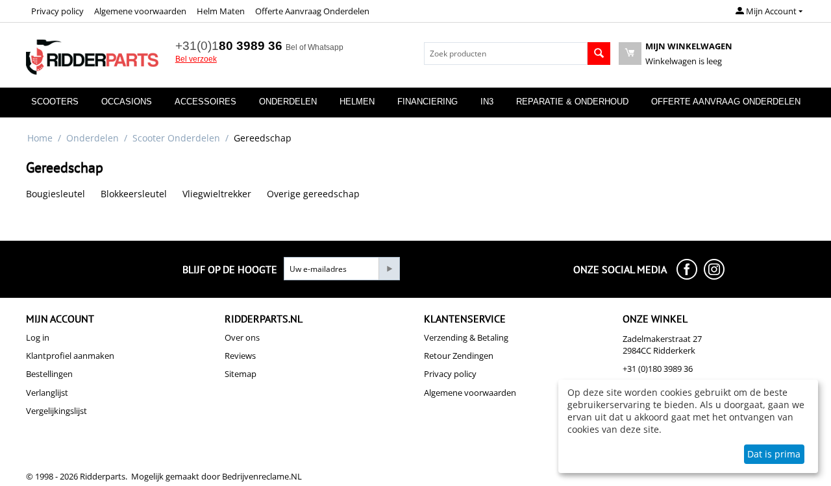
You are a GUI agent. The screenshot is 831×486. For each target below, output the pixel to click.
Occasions (126, 101)
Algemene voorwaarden (140, 11)
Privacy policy (57, 11)
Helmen (357, 101)
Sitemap (240, 374)
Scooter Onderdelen (176, 138)
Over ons (242, 337)
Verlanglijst (47, 392)
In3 (486, 101)
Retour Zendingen (458, 355)
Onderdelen (288, 101)
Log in (37, 337)
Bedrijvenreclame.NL (262, 476)
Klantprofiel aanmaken (70, 355)
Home (40, 138)
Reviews (240, 355)
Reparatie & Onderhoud (572, 101)
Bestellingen (49, 374)
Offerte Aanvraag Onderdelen (312, 11)
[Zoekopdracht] (599, 53)
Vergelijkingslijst (56, 411)
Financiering (427, 101)
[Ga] (388, 269)
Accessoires (205, 101)
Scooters (55, 101)
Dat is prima (773, 454)
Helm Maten (221, 11)
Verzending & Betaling (466, 337)
